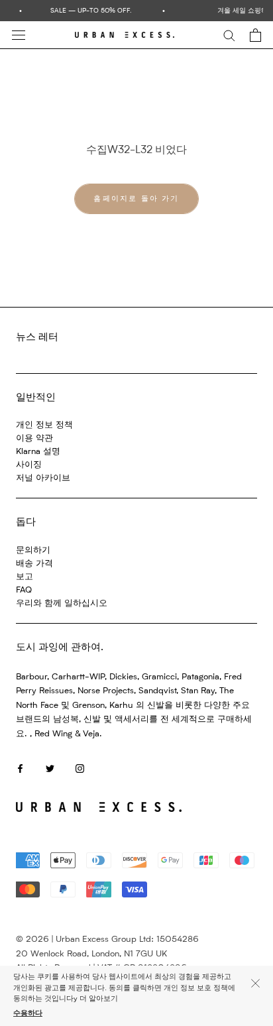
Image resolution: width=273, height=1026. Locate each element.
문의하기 (33, 550)
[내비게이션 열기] (18, 35)
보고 (24, 577)
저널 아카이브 (43, 478)
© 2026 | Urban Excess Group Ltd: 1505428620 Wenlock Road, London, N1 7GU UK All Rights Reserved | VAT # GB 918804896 (107, 953)
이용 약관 (34, 438)
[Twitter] (50, 768)
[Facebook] (20, 768)
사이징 (29, 465)
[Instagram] (80, 768)
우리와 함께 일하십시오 (61, 603)
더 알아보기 (99, 999)
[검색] (229, 34)
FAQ (24, 590)
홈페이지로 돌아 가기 (136, 199)
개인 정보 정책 (44, 425)
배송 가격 (34, 563)
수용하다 (27, 1013)
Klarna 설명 (38, 451)
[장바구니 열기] (255, 35)
